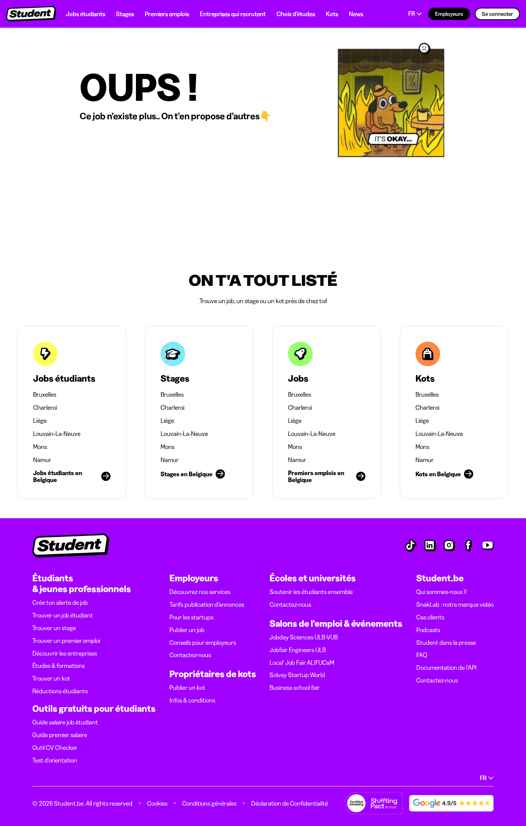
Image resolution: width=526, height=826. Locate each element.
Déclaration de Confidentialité (289, 803)
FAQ (421, 655)
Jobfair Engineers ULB (298, 650)
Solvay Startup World (297, 675)
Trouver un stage (54, 628)
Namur (42, 460)
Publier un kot (187, 687)
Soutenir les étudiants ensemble (311, 592)
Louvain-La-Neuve (56, 433)
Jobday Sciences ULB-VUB (304, 637)
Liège (40, 420)
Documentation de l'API (446, 667)
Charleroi (45, 407)
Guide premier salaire (59, 735)
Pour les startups (191, 617)
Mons (40, 447)
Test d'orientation (54, 760)
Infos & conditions (192, 700)
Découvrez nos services (199, 592)
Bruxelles (44, 394)
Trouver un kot (51, 678)
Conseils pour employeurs (202, 642)
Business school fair (295, 687)
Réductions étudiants (60, 691)
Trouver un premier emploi (66, 640)
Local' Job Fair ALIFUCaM (302, 662)
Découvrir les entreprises (64, 653)
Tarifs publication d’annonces (206, 604)
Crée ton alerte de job (60, 602)
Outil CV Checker (54, 747)
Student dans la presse (446, 642)
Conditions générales (209, 803)
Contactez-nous (190, 655)
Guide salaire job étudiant (65, 722)
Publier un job (186, 630)
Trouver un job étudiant (62, 615)
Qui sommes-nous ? (441, 592)
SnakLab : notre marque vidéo (455, 604)
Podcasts (428, 630)
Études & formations (58, 665)
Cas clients (430, 617)
